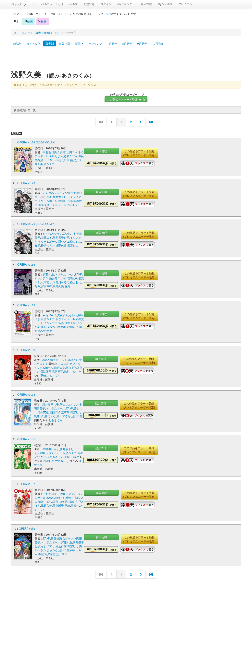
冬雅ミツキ (71, 156)
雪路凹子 (45, 371)
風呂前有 (61, 546)
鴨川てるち (71, 371)
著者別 (49, 43)
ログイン (105, 4)
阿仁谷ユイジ (68, 404)
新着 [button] (78, 43)
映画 (30, 21)
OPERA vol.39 (26, 350)
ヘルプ (73, 4)
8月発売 (127, 43)
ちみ (37, 286)
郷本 (63, 152)
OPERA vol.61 (28, 528)
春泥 (73, 201)
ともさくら (53, 375)
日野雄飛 (72, 278)
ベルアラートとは (52, 4)
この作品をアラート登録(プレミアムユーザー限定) (139, 153)
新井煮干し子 (61, 197)
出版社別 (64, 43)
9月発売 (142, 43)
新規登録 (88, 4)
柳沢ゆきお (48, 245)
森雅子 (70, 498)
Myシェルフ (165, 4)
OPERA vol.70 (26, 183)
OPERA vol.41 (26, 439)
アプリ (107, 14)
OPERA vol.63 (26, 305)
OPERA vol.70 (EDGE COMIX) (36, 224)
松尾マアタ (74, 364)
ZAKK (66, 193)
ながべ (73, 315)
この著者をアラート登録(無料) (126, 99)
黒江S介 (71, 367)
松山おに (63, 201)
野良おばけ (71, 160)
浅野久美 (49, 205)
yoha (49, 331)
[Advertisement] (126, 59)
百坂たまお (56, 156)
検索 (43, 21)
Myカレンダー (126, 4)
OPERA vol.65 (26, 264)
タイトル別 (33, 43)
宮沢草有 (46, 286)
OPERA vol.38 (26, 394)
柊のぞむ (73, 360)
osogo (59, 160)
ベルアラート (22, 4)
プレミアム (185, 4)
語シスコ (49, 164)
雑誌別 (17, 43)
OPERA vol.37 (26, 484)
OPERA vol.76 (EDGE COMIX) (36, 142)
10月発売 (158, 43)
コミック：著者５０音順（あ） (41, 33)
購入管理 (146, 4)
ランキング (95, 43)
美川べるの (62, 282)
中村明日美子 (51, 152)
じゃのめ (51, 550)
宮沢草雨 (57, 371)
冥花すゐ (48, 274)
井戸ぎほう (62, 461)
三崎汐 (65, 412)
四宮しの (72, 205)
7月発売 (112, 43)
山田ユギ (72, 152)
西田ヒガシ (48, 160)
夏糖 (43, 375)
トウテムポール (47, 201)
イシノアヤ (41, 278)
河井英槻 (43, 412)
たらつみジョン (52, 193)
